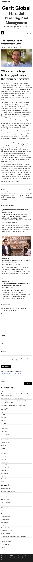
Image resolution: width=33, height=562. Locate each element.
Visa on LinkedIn (5, 519)
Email (3, 343)
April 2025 (3, 456)
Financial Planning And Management (16, 18)
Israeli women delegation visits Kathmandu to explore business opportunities (16, 284)
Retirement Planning (6, 508)
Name (3, 335)
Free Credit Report (5, 539)
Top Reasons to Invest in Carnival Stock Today (12, 391)
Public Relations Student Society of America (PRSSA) (13, 536)
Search (3, 381)
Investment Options (13, 181)
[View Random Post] (27, 33)
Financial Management (6, 496)
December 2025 (5, 434)
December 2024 (5, 467)
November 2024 (5, 470)
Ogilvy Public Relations (6, 530)
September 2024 (5, 476)
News (2, 505)
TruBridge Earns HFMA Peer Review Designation (12, 398)
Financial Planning (5, 499)
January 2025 (4, 465)
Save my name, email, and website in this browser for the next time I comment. (16, 360)
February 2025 (4, 462)
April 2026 (3, 423)
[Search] (30, 33)
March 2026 (4, 426)
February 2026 (4, 428)
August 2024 (4, 479)
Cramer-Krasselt (5, 528)
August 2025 (4, 445)
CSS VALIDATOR (5, 544)
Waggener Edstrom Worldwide (8, 525)
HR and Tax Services (6, 541)
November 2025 (5, 437)
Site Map (3, 547)
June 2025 (3, 451)
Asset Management (5, 488)
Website (3, 351)
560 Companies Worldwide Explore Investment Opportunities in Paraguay (16, 261)
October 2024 (4, 473)
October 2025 (4, 440)
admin (20, 47)
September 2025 (5, 442)
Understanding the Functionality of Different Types (13, 405)
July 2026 (3, 415)
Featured (3, 494)
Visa (2, 510)
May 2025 (3, 453)
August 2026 (4, 412)
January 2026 (4, 431)
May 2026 (3, 420)
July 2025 (3, 448)
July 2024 (3, 481)
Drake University (5, 522)
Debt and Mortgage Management (9, 491)
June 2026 (3, 417)
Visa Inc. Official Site (6, 516)
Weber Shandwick (5, 533)
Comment (4, 314)
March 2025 (4, 459)
